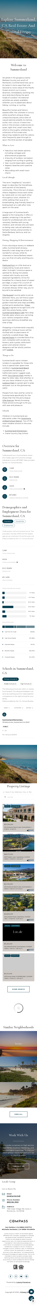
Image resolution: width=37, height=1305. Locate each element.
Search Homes (18, 989)
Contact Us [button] (18, 1166)
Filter (10, 797)
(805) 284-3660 (13, 1202)
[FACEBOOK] (11, 1276)
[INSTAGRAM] (16, 1276)
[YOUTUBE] (21, 1276)
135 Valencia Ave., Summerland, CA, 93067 (16, 722)
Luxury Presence (23, 1282)
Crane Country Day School (16, 433)
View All (18, 1114)
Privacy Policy (26, 1292)
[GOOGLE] (27, 1276)
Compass (23, 1235)
